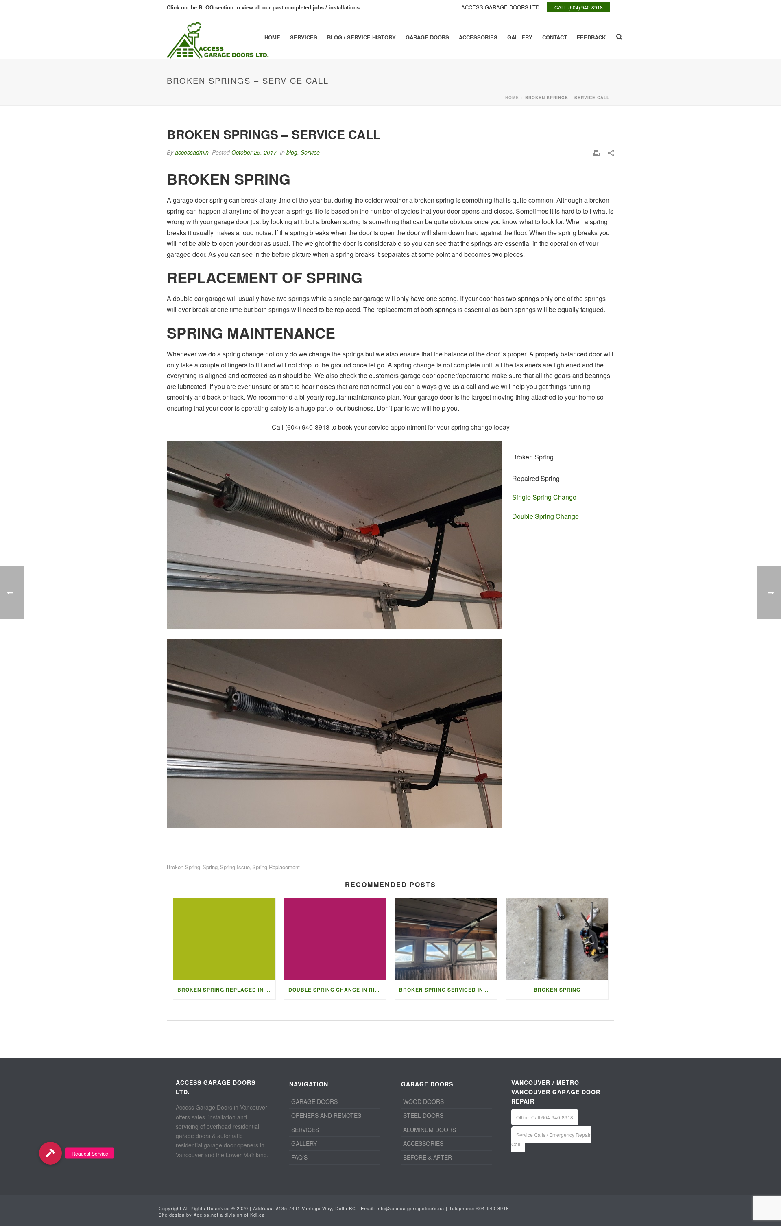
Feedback (591, 37)
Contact (554, 37)
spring (210, 867)
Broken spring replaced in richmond (226, 989)
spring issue (235, 867)
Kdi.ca (257, 1214)
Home (272, 37)
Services (303, 37)
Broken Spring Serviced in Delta (448, 989)
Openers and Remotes (326, 1115)
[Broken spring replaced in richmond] (224, 939)
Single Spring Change (544, 497)
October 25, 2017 (254, 152)
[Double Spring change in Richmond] (335, 939)
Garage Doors (427, 37)
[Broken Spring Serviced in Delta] (446, 939)
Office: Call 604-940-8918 (544, 1117)
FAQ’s (299, 1157)
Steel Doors (423, 1115)
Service (310, 152)
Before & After (427, 1157)
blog (291, 152)
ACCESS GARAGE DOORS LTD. (501, 7)
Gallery (519, 37)
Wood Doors (423, 1101)
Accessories (478, 37)
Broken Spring (557, 989)
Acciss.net (206, 1214)
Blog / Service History (361, 37)
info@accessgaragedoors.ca (410, 1208)
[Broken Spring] (557, 939)
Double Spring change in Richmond (337, 989)
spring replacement (276, 867)
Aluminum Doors (429, 1129)
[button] (50, 1153)
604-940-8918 (492, 1208)
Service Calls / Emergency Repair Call (551, 1139)
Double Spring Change (545, 516)
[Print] (596, 152)
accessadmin (192, 152)
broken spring (183, 867)
